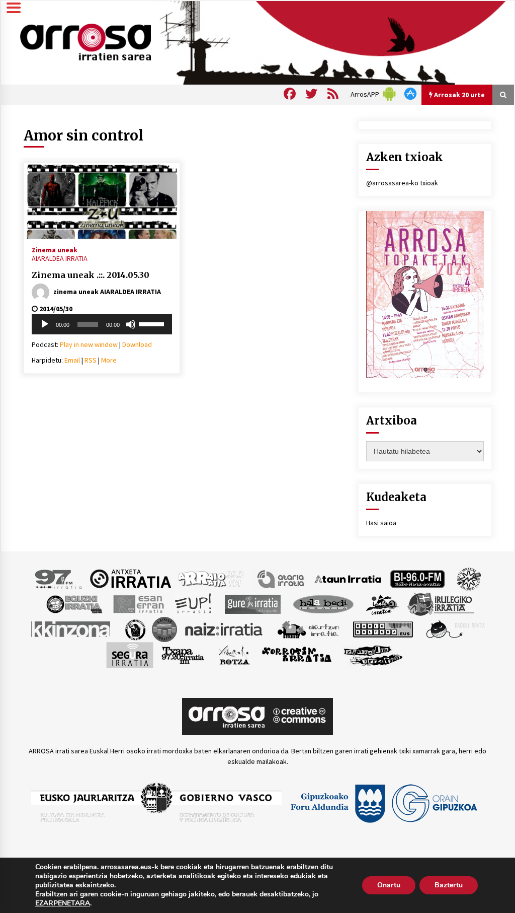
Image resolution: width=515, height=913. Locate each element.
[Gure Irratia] (252, 603)
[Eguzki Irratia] (73, 603)
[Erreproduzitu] (45, 324)
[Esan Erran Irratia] (138, 603)
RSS (90, 360)
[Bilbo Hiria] (417, 578)
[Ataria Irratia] (281, 578)
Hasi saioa (381, 522)
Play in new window (89, 344)
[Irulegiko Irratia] (440, 603)
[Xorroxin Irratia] (296, 654)
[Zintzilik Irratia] (373, 654)
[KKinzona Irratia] (71, 628)
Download (137, 344)
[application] (102, 324)
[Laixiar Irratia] (164, 628)
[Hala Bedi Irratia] (323, 603)
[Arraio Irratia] (211, 578)
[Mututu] (131, 324)
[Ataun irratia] (348, 578)
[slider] (153, 323)
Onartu (388, 885)
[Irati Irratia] (383, 603)
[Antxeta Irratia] (130, 578)
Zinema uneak (54, 249)
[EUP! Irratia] (194, 603)
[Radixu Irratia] (455, 628)
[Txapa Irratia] (183, 654)
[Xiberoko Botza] (233, 654)
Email (72, 360)
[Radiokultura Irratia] (382, 628)
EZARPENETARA (62, 903)
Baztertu (449, 885)
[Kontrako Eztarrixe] (134, 628)
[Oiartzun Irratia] (309, 628)
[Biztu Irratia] (469, 578)
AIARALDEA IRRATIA (60, 258)
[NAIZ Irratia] (224, 628)
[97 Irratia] (59, 578)
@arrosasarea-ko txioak (402, 182)
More (109, 360)
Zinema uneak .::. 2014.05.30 (90, 275)
